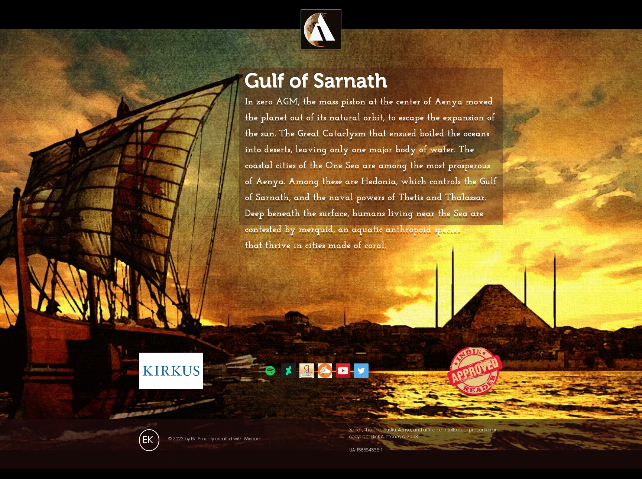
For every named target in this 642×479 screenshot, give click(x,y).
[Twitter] (361, 370)
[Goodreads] (306, 370)
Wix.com (253, 439)
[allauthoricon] (325, 370)
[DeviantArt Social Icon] (288, 370)
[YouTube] (343, 370)
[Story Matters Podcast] (270, 370)
